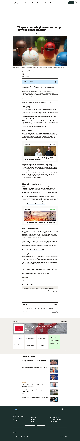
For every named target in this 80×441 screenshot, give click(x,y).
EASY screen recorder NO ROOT (47, 189)
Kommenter (31, 70)
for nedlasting (38, 247)
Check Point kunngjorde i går (29, 86)
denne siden (37, 268)
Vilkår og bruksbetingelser (56, 419)
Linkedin (33, 419)
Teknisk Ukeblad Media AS (23, 436)
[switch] (56, 82)
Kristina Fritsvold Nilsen (18, 416)
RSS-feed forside (35, 415)
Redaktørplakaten (41, 425)
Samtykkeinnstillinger (55, 417)
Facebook (33, 417)
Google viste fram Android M (37, 249)
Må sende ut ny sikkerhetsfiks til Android (36, 126)
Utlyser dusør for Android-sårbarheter (36, 203)
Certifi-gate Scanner (44, 133)
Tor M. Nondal (16, 420)
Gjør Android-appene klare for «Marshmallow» (41, 180)
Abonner (71, 2)
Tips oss (64, 409)
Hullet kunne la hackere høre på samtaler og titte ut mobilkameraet (37, 102)
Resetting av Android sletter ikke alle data (39, 273)
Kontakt (14, 432)
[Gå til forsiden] (15, 3)
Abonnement (16, 429)
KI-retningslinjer (53, 421)
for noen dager (41, 241)
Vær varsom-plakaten (30, 425)
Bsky (32, 421)
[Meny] (76, 2)
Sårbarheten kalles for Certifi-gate (30, 91)
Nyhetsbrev (25, 277)
